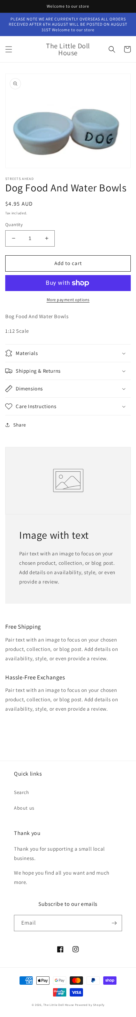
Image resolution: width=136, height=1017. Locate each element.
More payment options (68, 299)
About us (24, 808)
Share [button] (19, 425)
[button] (8, 49)
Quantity (14, 225)
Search (21, 792)
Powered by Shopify (90, 1005)
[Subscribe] (114, 923)
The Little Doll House (58, 1005)
